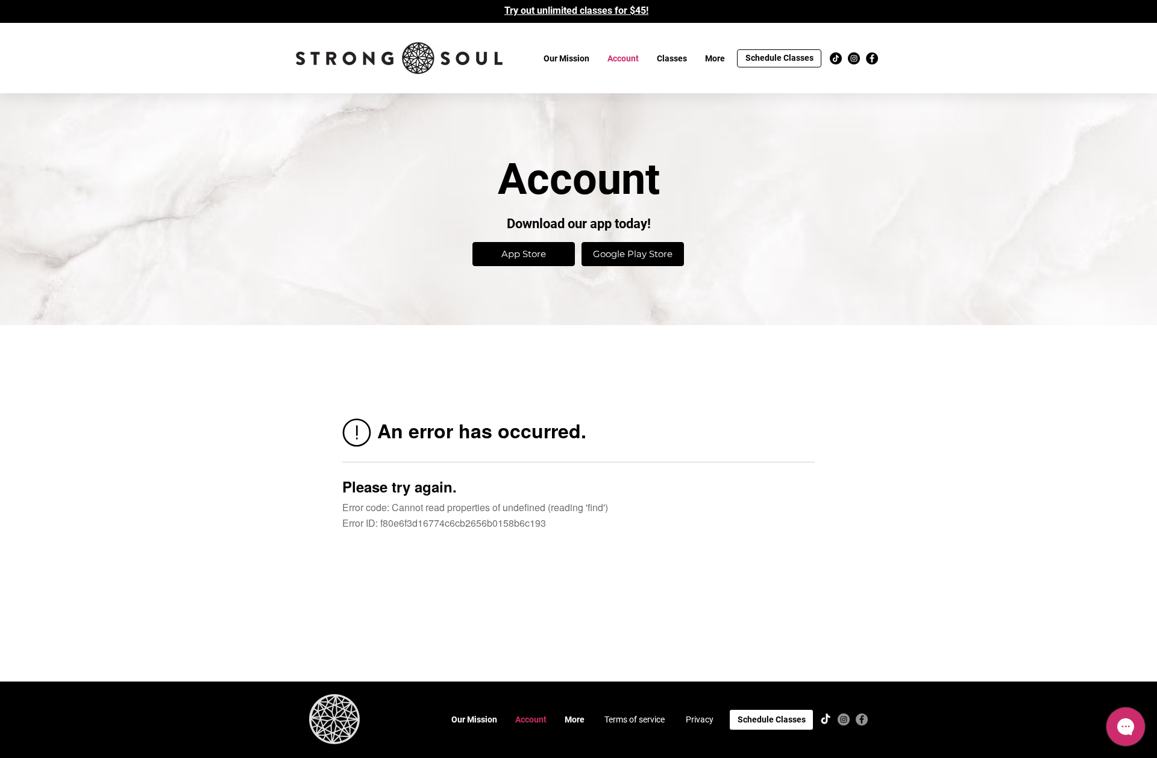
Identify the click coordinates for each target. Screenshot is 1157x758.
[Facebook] (872, 58)
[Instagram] (854, 58)
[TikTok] (836, 58)
